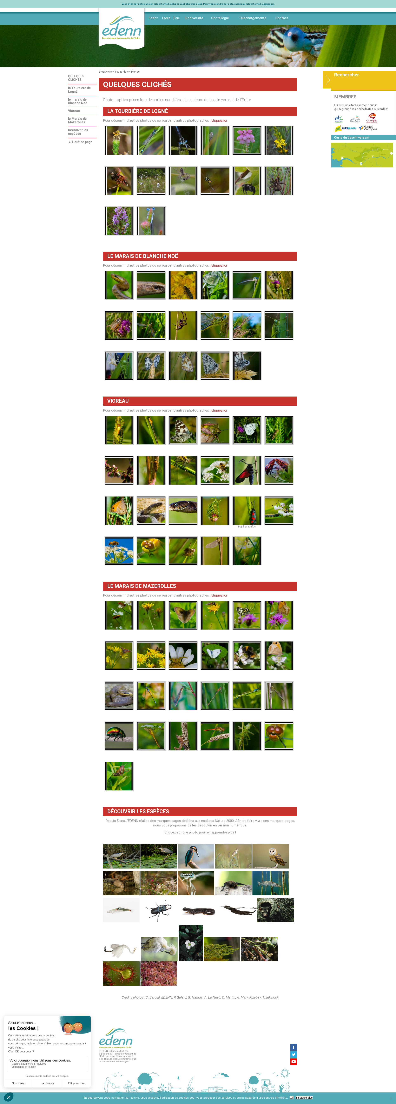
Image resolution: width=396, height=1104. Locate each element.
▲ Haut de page (80, 142)
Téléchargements (252, 18)
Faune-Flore (121, 71)
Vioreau (74, 111)
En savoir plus (304, 1097)
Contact (281, 18)
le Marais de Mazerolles (77, 120)
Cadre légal (220, 18)
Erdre (166, 18)
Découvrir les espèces (78, 131)
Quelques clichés (76, 78)
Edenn (153, 18)
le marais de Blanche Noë (77, 101)
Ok (291, 1097)
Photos (135, 71)
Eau (176, 18)
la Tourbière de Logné (79, 89)
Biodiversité (194, 18)
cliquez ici (268, 3)
